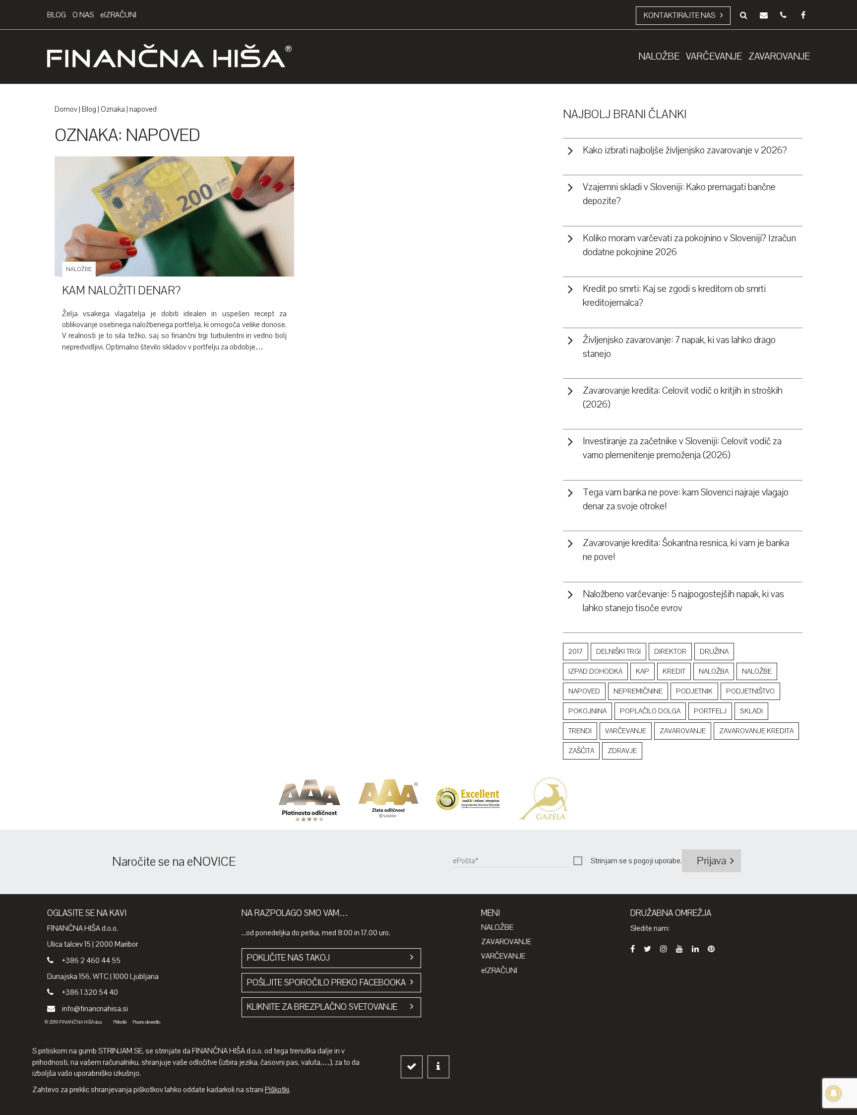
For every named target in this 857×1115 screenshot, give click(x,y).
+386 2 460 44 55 (91, 961)
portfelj (710, 711)
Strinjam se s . (636, 861)
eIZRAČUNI (118, 15)
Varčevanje (503, 956)
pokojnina (587, 711)
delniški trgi (618, 651)
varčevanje (625, 731)
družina (714, 651)
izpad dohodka (595, 671)
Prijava (711, 861)
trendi (580, 731)
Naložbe (79, 269)
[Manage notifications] (834, 1093)
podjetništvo (750, 691)
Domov (66, 109)
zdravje (622, 751)
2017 (575, 651)
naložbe (757, 671)
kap (642, 671)
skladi (751, 711)
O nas (83, 15)
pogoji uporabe (657, 861)
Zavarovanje (506, 942)
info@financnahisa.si (95, 1009)
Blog (56, 15)
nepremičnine (638, 691)
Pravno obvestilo (146, 1022)
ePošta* (466, 861)
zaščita (581, 751)
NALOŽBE (497, 927)
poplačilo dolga (650, 711)
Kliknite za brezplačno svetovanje (322, 1007)
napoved (584, 691)
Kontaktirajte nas (679, 15)
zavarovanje (683, 731)
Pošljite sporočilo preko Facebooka (326, 982)
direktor (670, 651)
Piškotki (119, 1022)
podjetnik (694, 691)
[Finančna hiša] (169, 57)
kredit (674, 671)
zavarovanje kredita (756, 731)
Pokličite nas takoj (288, 958)
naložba (714, 671)
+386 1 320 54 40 (90, 992)
